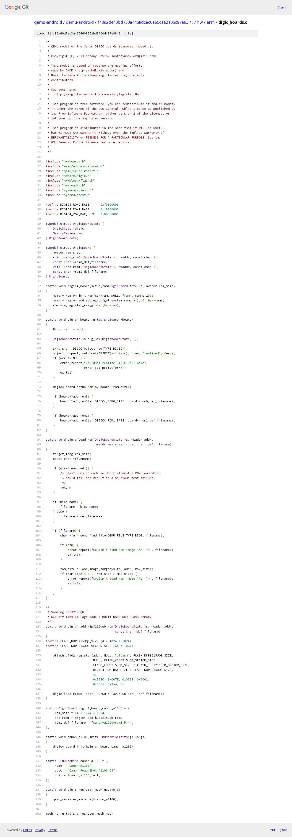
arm (211, 22)
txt (273, 830)
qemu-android (48, 22)
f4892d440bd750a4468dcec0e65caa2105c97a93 (143, 22)
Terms (52, 830)
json (283, 830)
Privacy (40, 830)
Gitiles (27, 830)
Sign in (282, 7)
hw (200, 22)
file (127, 33)
